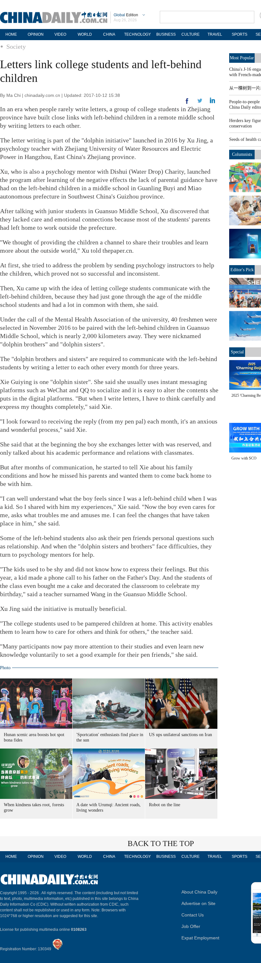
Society (16, 46)
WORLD (85, 34)
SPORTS (239, 34)
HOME (11, 34)
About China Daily (199, 891)
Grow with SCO (244, 458)
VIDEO (60, 34)
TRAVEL (215, 34)
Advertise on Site (198, 903)
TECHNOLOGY (137, 34)
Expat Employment (200, 937)
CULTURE (190, 34)
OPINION (36, 34)
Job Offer (190, 926)
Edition (126, 15)
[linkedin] (199, 102)
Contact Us (192, 914)
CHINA (109, 34)
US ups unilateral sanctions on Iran (180, 734)
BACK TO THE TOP (161, 843)
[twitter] (212, 102)
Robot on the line (164, 804)
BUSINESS (166, 34)
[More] (187, 103)
